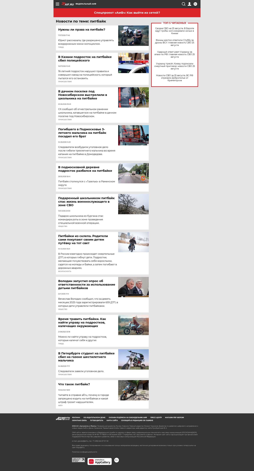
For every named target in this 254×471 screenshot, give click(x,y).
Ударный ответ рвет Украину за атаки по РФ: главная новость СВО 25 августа (174, 54)
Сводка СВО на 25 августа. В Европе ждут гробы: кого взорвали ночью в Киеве (174, 31)
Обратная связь (79, 420)
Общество (62, 226)
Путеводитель (96, 420)
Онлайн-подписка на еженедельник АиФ (128, 418)
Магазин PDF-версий (174, 418)
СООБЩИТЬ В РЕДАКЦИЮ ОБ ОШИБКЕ (137, 420)
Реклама (76, 418)
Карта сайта (112, 420)
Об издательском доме (94, 418)
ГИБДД (61, 47)
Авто (60, 405)
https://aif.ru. (80, 448)
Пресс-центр (156, 418)
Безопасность (64, 271)
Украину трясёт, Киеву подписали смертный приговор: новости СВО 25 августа (174, 66)
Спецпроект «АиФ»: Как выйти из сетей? (127, 12)
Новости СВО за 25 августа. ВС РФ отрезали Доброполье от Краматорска (174, 78)
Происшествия (65, 81)
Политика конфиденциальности (84, 452)
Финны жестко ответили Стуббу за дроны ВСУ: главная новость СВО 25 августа (174, 42)
